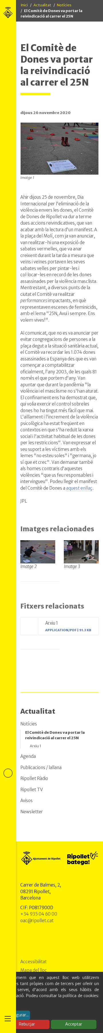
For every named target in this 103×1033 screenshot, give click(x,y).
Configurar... (17, 1014)
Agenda (28, 756)
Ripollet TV (31, 789)
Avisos (26, 800)
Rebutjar (27, 1024)
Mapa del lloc (33, 970)
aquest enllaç (79, 488)
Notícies (64, 5)
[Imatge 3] (81, 551)
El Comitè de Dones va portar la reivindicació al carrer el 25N (55, 735)
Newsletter (31, 811)
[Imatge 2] (37, 551)
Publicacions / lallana (41, 767)
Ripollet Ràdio (34, 778)
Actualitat (42, 5)
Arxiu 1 (35, 746)
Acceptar (73, 1024)
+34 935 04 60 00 (38, 914)
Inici (24, 5)
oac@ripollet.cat (37, 920)
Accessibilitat (33, 961)
